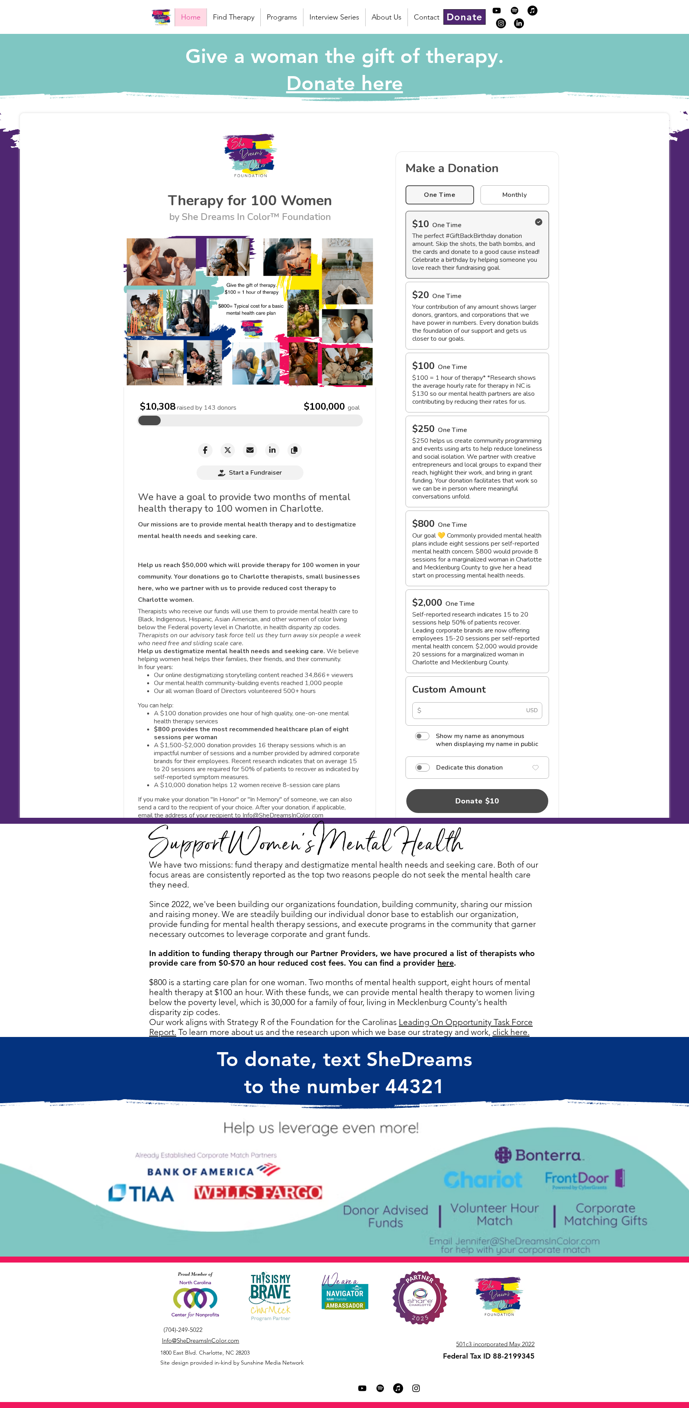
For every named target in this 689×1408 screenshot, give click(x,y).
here (445, 963)
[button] (281, 17)
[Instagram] (501, 23)
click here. (511, 1032)
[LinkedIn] (519, 23)
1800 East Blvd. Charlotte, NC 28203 (205, 1352)
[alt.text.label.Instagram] (416, 1388)
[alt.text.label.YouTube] (497, 11)
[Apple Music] (532, 11)
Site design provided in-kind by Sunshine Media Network (232, 1362)
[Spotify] (515, 11)
